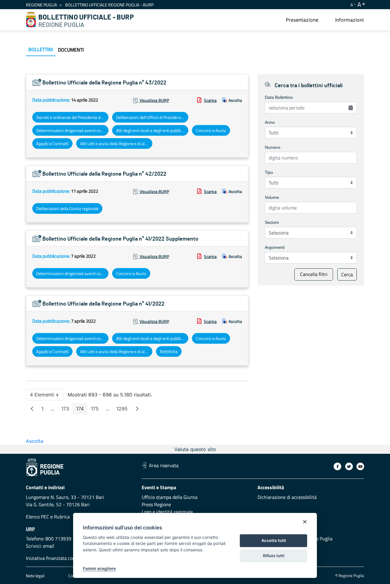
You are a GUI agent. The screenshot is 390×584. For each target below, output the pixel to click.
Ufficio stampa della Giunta (169, 497)
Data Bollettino (279, 97)
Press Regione (156, 504)
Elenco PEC (37, 516)
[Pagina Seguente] (137, 408)
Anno (270, 122)
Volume (272, 197)
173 (67, 410)
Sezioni (272, 222)
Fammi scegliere (99, 568)
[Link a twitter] (349, 466)
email (48, 546)
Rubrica (62, 516)
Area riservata (164, 465)
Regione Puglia (41, 5)
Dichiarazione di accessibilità (287, 497)
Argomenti (275, 247)
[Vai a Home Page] (31, 20)
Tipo (269, 172)
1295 (123, 410)
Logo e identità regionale (167, 511)
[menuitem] (302, 19)
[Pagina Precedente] (32, 408)
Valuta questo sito (195, 449)
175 (96, 410)
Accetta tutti (273, 540)
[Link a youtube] (360, 466)
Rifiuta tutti (273, 555)
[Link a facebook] (337, 466)
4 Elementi (47, 396)
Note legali (35, 575)
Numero (272, 147)
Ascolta (235, 100)
